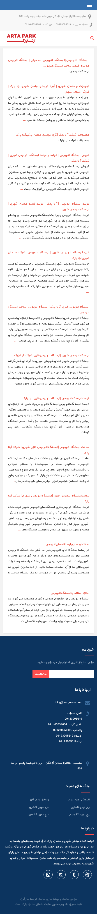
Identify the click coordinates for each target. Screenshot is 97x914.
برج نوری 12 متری (79, 814)
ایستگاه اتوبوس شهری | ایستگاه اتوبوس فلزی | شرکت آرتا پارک (51, 355)
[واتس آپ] (48, 875)
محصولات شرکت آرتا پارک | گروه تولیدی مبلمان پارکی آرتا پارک (52, 135)
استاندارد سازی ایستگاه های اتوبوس (67, 544)
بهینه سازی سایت (48, 899)
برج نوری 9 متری (38, 807)
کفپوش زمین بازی (79, 799)
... (66, 71)
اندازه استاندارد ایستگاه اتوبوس (70, 593)
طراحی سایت (69, 899)
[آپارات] (87, 875)
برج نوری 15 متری (37, 814)
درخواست (40, 674)
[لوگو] (21, 38)
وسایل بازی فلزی (38, 799)
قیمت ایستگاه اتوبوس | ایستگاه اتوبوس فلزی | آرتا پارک (55, 398)
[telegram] (74, 875)
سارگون (25, 899)
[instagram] (60, 875)
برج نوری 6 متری (80, 807)
